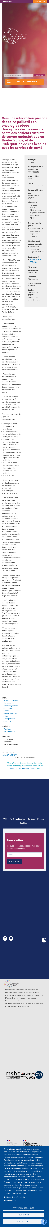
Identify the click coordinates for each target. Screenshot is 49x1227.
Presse (40, 819)
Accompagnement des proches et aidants (11, 708)
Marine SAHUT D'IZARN (10, 755)
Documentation (10, 1201)
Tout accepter (23, 1222)
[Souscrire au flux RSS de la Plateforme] (44, 940)
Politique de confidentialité (14, 1197)
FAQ (5, 819)
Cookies (23, 823)
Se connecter (40, 1)
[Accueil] (17, 36)
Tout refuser (23, 1215)
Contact (31, 819)
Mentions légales (17, 819)
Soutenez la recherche (27, 82)
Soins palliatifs (9, 731)
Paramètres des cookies (23, 1208)
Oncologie (7, 729)
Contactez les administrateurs (22, 768)
